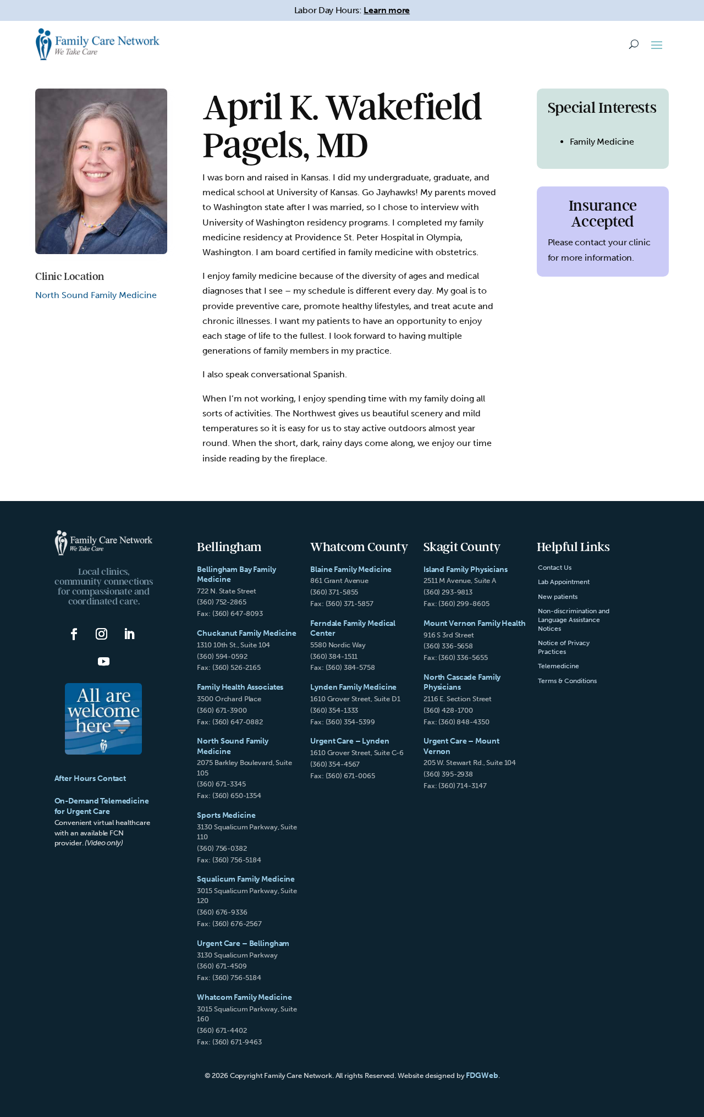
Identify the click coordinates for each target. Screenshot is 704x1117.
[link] (97, 43)
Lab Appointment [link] (564, 582)
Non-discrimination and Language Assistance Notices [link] (573, 619)
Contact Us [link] (554, 567)
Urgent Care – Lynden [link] (349, 741)
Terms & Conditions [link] (567, 681)
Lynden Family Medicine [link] (353, 687)
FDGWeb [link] (482, 1075)
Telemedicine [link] (558, 666)
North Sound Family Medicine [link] (96, 295)
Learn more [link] (387, 10)
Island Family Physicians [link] (466, 569)
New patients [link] (558, 597)
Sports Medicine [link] (226, 815)
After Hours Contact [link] (90, 778)
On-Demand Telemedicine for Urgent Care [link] (101, 806)
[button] (657, 44)
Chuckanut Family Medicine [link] (246, 633)
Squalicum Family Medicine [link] (246, 879)
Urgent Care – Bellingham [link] (243, 943)
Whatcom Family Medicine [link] (244, 997)
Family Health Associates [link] (240, 687)
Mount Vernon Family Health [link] (475, 623)
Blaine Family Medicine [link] (351, 569)
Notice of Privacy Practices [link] (564, 647)
